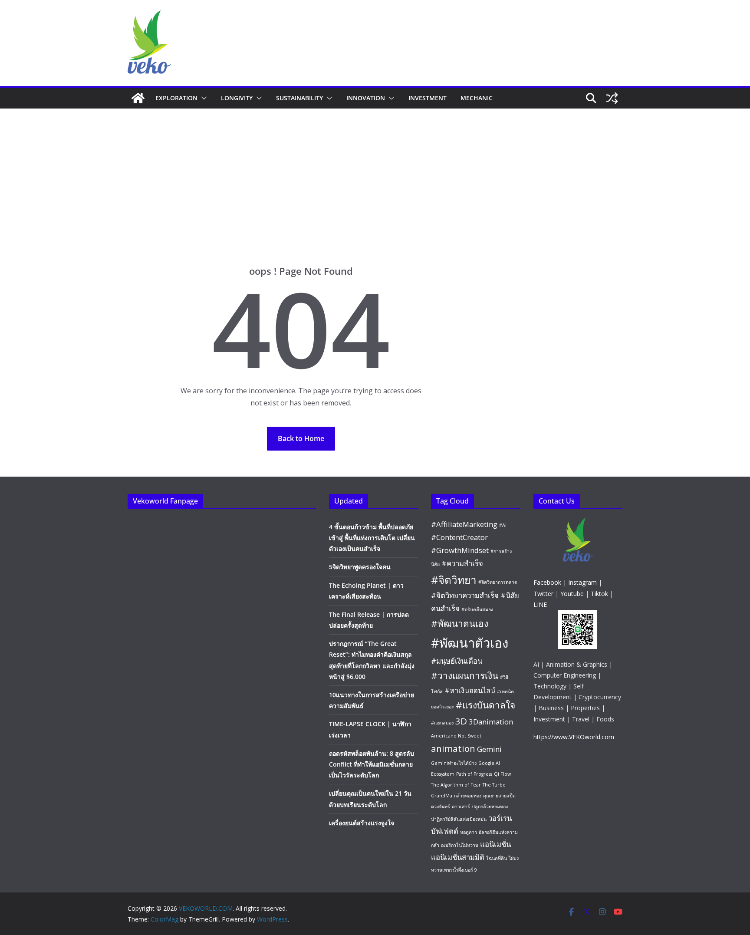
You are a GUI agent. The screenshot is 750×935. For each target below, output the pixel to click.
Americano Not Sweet (456, 736)
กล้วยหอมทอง (467, 796)
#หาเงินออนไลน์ (469, 690)
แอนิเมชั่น (495, 844)
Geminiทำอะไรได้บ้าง (454, 763)
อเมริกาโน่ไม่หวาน (459, 845)
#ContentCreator (459, 537)
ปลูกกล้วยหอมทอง (490, 806)
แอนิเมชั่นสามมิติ (457, 857)
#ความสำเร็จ (462, 563)
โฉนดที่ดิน (496, 858)
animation (453, 748)
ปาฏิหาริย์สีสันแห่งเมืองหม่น (459, 819)
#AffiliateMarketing (464, 524)
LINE (540, 604)
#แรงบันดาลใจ (485, 705)
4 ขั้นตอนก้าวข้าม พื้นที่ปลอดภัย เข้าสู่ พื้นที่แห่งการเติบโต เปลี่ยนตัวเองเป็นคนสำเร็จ (372, 538)
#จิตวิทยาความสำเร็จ (465, 595)
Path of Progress (474, 774)
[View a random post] (612, 98)
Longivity (237, 98)
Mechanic (477, 98)
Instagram (582, 582)
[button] (202, 98)
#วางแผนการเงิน (464, 675)
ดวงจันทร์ (440, 806)
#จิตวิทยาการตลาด (497, 582)
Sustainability (299, 98)
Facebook (547, 582)
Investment (427, 98)
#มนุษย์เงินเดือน (456, 661)
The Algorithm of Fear (456, 785)
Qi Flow (502, 774)
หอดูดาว (468, 832)
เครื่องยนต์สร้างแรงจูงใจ (361, 823)
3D (461, 721)
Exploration (176, 98)
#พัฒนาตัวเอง (469, 643)
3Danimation (491, 722)
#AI (503, 525)
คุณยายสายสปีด (499, 796)
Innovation (365, 98)
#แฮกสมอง (442, 723)
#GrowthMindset (460, 550)
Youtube (572, 593)
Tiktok (599, 593)
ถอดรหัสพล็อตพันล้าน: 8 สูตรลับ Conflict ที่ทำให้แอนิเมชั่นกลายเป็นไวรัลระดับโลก (371, 764)
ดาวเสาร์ (461, 806)
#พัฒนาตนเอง (459, 623)
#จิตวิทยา (454, 580)
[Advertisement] (375, 173)
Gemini (489, 749)
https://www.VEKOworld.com (573, 737)
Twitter (543, 593)
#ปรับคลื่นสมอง (477, 609)
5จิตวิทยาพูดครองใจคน (360, 567)
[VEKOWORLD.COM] (138, 98)
